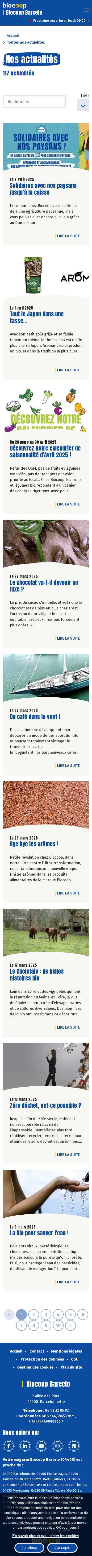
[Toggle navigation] (86, 11)
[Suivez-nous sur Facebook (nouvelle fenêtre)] (9, 1446)
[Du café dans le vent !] (46, 679)
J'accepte (62, 1548)
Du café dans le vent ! (35, 716)
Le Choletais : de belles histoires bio (37, 975)
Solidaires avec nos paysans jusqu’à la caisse (43, 189)
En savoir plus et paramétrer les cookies (45, 1536)
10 (58, 1325)
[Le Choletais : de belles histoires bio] (46, 934)
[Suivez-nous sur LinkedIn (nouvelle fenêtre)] (25, 1446)
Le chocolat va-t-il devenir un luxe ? (44, 586)
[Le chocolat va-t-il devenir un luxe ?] (46, 545)
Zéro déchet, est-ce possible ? (45, 1105)
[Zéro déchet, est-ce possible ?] (46, 1068)
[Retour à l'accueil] (14, 5)
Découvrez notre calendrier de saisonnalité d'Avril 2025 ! (45, 452)
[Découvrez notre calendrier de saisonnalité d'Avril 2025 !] (46, 410)
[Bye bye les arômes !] (46, 806)
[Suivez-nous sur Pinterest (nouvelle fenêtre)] (74, 1446)
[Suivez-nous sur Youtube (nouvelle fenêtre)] (41, 1446)
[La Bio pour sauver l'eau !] (46, 1195)
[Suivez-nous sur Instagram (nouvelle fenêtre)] (57, 1446)
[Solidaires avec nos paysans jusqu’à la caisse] (46, 148)
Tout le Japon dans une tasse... (37, 317)
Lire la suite (69, 235)
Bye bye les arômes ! (34, 844)
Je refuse (29, 1548)
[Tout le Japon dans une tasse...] (46, 276)
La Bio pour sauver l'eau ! (39, 1233)
